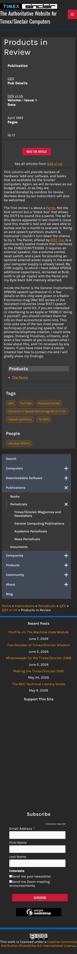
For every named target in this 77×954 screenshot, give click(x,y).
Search (11, 459)
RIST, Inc (57, 240)
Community (15, 575)
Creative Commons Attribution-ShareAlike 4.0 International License (39, 944)
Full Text (26, 403)
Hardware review (49, 403)
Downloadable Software (24, 478)
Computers (14, 468)
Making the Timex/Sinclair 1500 (38, 671)
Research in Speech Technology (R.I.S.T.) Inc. (37, 411)
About (10, 584)
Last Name (17, 857)
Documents (19, 547)
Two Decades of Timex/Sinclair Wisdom (38, 645)
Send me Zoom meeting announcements (29, 884)
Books (15, 496)
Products (13, 565)
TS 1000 (44, 419)
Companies (14, 555)
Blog (9, 594)
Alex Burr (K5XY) (19, 443)
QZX (11, 78)
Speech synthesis (20, 419)
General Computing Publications (39, 523)
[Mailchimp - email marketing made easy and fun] (38, 915)
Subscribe (40, 897)
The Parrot (20, 377)
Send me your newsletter (31, 876)
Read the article (37, 151)
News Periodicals (27, 539)
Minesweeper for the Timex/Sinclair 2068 (38, 658)
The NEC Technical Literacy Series (38, 684)
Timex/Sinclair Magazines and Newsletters (37, 514)
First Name (18, 842)
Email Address (22, 828)
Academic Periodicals (30, 531)
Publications (15, 488)
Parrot (50, 208)
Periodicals (18, 504)
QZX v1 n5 (15, 96)
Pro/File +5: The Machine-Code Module (38, 632)
